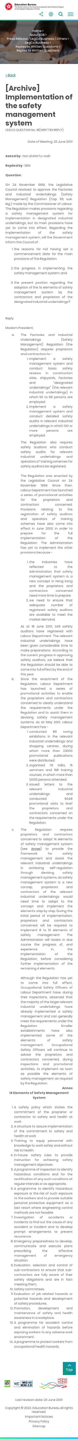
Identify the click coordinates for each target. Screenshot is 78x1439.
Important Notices (39, 1416)
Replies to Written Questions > (38, 47)
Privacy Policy (39, 1421)
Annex (36, 849)
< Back (10, 75)
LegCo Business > (38, 43)
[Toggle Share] (41, 14)
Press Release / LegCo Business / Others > (38, 39)
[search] (60, 14)
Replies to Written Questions (38, 50)
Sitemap (39, 1426)
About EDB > (38, 35)
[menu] (70, 14)
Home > (38, 31)
